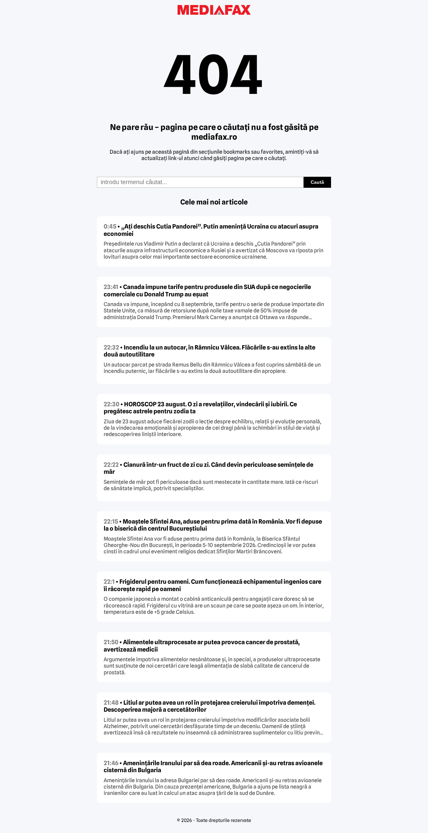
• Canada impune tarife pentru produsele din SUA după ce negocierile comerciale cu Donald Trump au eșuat (207, 290)
